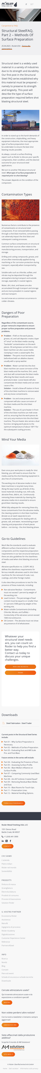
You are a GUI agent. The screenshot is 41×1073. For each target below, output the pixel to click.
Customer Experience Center (13, 938)
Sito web (7, 1054)
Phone (20, 673)
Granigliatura (7, 888)
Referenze (6, 942)
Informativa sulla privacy (29, 1068)
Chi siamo (7, 856)
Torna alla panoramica (13, 803)
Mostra (7, 1002)
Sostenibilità (7, 871)
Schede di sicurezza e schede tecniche (17, 977)
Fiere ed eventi (8, 973)
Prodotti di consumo (10, 895)
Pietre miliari (7, 864)
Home (5, 1068)
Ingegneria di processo (11, 927)
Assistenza (6, 919)
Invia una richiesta (20, 667)
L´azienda (5, 860)
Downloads (6, 981)
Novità (4, 962)
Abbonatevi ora (10, 1025)
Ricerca (5, 958)
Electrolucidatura (9, 892)
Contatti (7, 846)
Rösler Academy (8, 931)
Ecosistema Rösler (9, 916)
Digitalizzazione (8, 934)
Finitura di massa (9, 884)
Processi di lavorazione (11, 899)
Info (4, 954)
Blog (3, 966)
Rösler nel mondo (9, 867)
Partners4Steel (8, 945)
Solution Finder (8, 903)
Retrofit (5, 923)
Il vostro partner (11, 912)
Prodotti (6, 880)
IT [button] (26, 4)
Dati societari (13, 1068)
